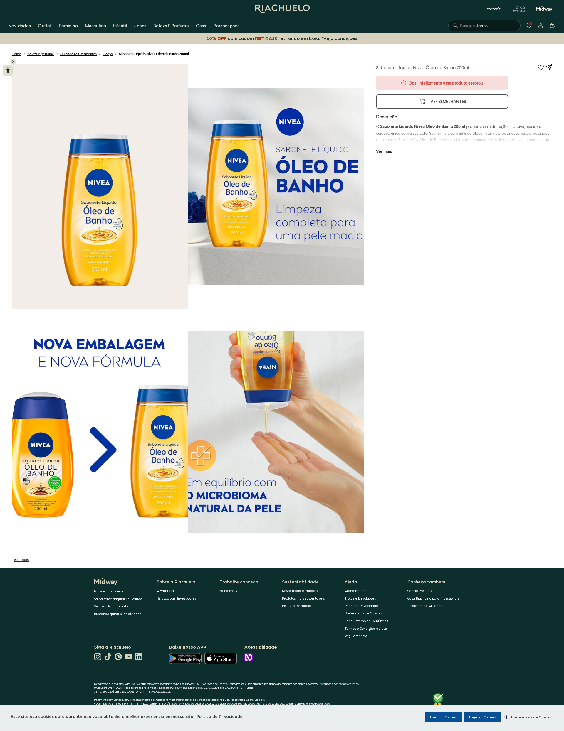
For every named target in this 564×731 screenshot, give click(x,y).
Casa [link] (201, 25)
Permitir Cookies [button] (443, 717)
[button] (527, 717)
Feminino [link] (68, 25)
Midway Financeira (108, 591)
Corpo (108, 54)
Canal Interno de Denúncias (366, 621)
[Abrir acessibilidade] (8, 70)
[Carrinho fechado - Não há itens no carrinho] (552, 25)
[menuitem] (19, 25)
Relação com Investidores (176, 598)
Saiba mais (228, 590)
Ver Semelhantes (448, 101)
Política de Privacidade (219, 716)
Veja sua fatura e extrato (113, 606)
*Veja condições (339, 38)
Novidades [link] (19, 25)
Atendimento (355, 590)
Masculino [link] (95, 25)
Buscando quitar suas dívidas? (117, 614)
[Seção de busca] (484, 25)
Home (16, 54)
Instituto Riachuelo (296, 605)
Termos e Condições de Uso (366, 628)
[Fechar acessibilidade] (13, 62)
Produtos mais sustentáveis (303, 598)
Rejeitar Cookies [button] (482, 717)
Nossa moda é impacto (300, 590)
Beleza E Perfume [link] (171, 25)
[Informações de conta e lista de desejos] (540, 25)
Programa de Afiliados (424, 605)
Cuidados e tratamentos (78, 54)
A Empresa (165, 590)
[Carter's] (494, 9)
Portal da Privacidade (361, 605)
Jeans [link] (140, 25)
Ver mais (21, 559)
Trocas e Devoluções (360, 598)
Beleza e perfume (40, 54)
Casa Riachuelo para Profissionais (433, 598)
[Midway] (544, 9)
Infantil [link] (120, 25)
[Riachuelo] (282, 8)
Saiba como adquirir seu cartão (118, 599)
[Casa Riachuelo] (519, 9)
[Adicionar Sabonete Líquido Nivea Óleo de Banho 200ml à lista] (541, 67)
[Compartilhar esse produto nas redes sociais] (549, 67)
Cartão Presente (420, 590)
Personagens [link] (226, 25)
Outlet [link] (45, 25)
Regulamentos (356, 636)
